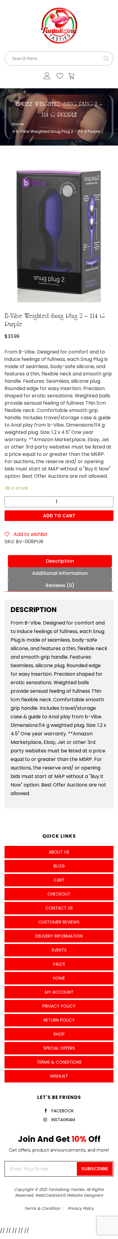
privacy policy (81, 1208)
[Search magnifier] (106, 58)
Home (18, 124)
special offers (59, 1048)
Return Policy (59, 1020)
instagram (63, 1120)
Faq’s (59, 964)
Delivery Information (59, 936)
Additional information (60, 573)
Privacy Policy (59, 1006)
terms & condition (42, 1208)
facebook (62, 1111)
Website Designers (85, 1195)
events (59, 950)
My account (59, 992)
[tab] (60, 561)
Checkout (59, 894)
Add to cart (59, 515)
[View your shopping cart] (71, 77)
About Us (59, 852)
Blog (59, 866)
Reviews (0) (60, 585)
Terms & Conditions (59, 1062)
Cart (59, 880)
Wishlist (59, 1076)
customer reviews (59, 922)
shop (59, 1034)
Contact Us (59, 908)
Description (60, 561)
